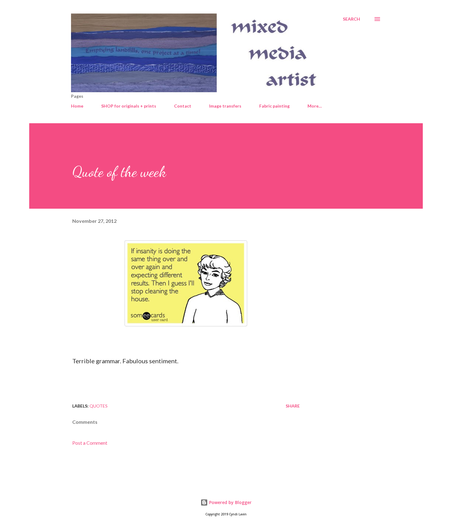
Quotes (98, 405)
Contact (182, 105)
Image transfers (225, 105)
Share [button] (293, 405)
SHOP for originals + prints (128, 105)
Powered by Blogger (230, 502)
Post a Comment (89, 443)
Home (77, 105)
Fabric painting (274, 105)
